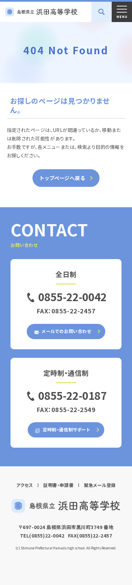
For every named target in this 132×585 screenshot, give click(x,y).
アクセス (24, 485)
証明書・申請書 (58, 485)
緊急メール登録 (100, 485)
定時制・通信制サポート (66, 429)
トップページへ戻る (62, 177)
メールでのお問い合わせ (66, 331)
